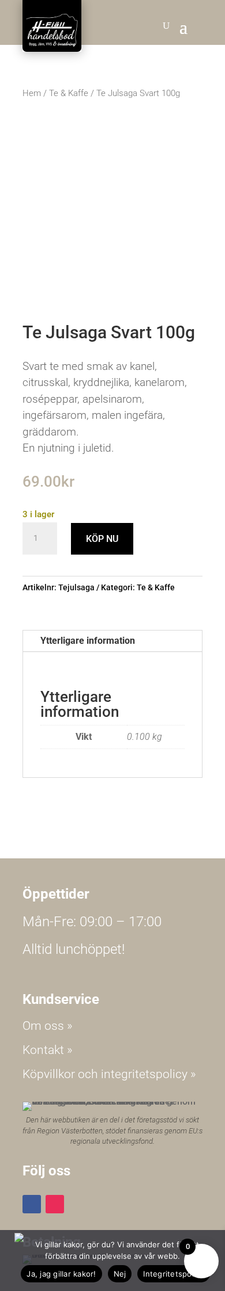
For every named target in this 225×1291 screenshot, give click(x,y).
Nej (120, 1273)
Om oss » (47, 1026)
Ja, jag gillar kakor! (61, 1273)
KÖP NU (102, 538)
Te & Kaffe (68, 93)
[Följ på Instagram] (55, 1204)
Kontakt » (47, 1050)
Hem (31, 93)
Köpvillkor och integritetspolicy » (109, 1074)
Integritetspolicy (173, 1273)
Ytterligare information (87, 640)
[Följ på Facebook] (31, 1204)
